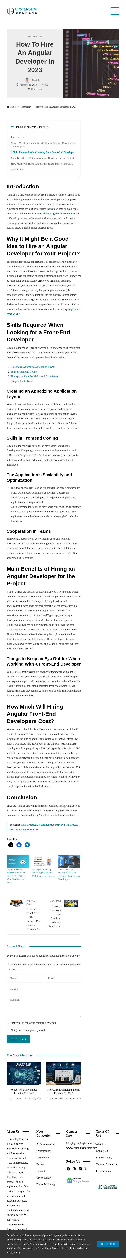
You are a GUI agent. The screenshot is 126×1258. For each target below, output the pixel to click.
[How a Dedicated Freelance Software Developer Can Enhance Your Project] (69, 861)
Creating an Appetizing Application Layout (33, 366)
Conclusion (17, 169)
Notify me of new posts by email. (28, 1030)
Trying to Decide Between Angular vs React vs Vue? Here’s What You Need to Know (16, 876)
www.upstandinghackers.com (81, 1147)
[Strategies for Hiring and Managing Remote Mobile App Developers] (43, 861)
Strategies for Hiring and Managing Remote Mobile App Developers (43, 872)
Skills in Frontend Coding (24, 371)
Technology (35, 36)
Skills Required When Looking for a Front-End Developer (44, 152)
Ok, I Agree (108, 1244)
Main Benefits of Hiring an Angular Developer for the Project (42, 158)
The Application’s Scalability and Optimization (35, 376)
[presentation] (10, 1085)
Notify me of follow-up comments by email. (33, 1022)
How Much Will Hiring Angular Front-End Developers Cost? (42, 163)
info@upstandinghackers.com (81, 1143)
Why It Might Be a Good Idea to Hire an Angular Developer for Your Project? (43, 144)
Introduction (17, 137)
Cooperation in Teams (22, 381)
